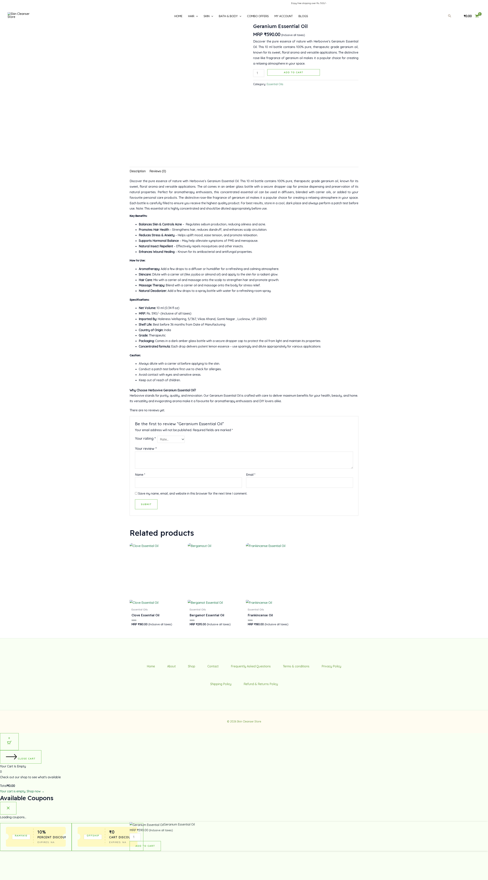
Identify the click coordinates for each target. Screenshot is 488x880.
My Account (283, 16)
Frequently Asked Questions (251, 666)
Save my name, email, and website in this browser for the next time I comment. (192, 493)
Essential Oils (275, 84)
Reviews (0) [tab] (157, 171)
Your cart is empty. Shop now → (22, 791)
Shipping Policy (220, 684)
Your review (146, 448)
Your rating (145, 438)
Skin (206, 16)
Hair (191, 16)
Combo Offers (258, 16)
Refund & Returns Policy (261, 684)
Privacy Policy (331, 666)
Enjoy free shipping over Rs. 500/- (290, 3)
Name (140, 474)
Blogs (303, 16)
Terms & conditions (296, 666)
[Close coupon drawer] (8, 808)
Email (250, 474)
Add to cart (293, 72)
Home (178, 16)
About (171, 666)
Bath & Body (228, 16)
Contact (213, 666)
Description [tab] (138, 171)
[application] (196, 16)
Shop (191, 666)
